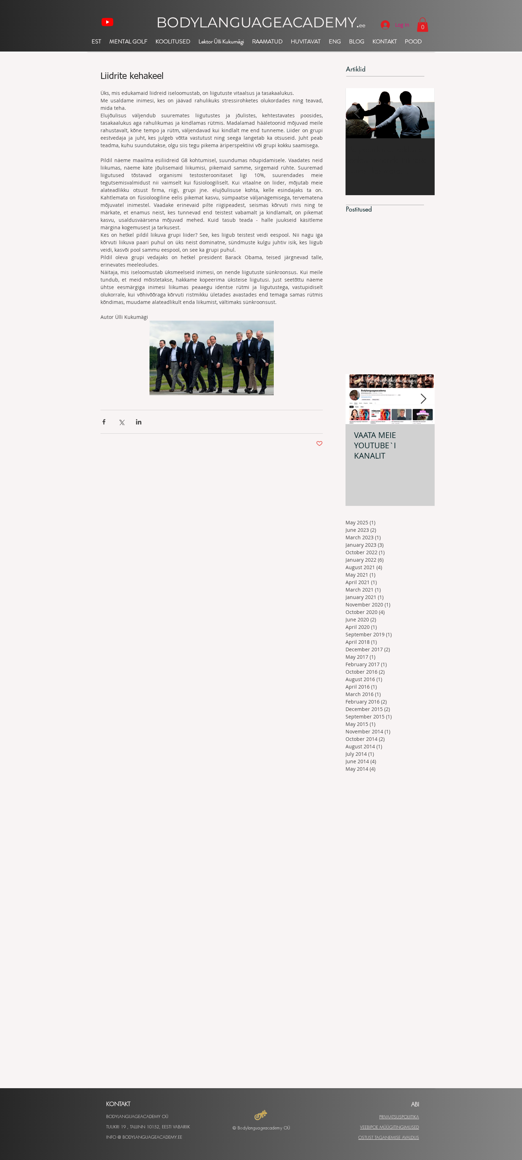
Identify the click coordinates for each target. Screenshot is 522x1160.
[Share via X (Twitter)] (121, 421)
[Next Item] (423, 399)
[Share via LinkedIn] (138, 421)
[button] (423, 24)
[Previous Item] (357, 113)
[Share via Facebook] (103, 421)
